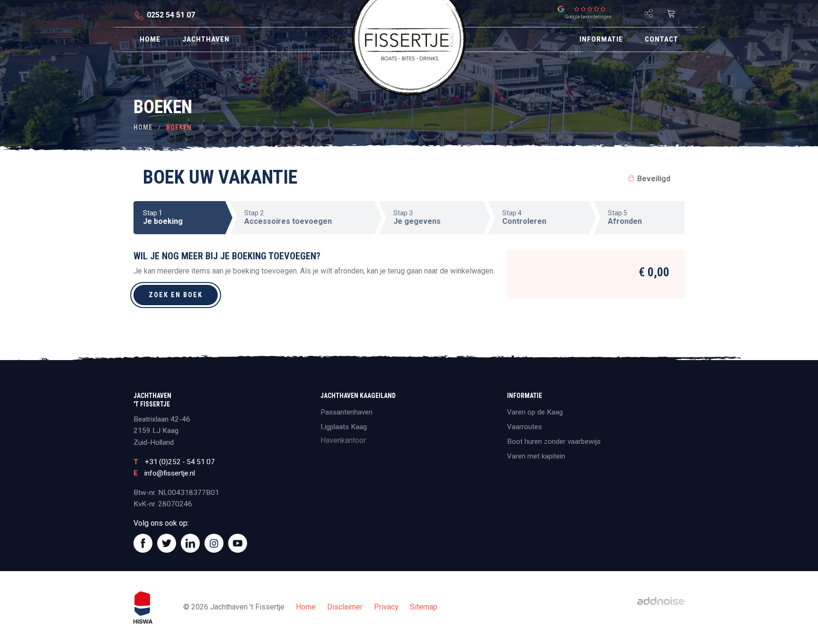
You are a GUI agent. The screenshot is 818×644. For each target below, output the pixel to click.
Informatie (601, 39)
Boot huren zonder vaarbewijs (554, 441)
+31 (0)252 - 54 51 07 (180, 462)
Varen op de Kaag (535, 412)
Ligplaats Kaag (343, 427)
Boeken (179, 127)
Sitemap (423, 606)
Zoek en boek (176, 295)
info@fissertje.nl (169, 473)
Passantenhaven (346, 412)
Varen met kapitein (536, 456)
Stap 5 (625, 217)
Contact (661, 39)
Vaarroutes (524, 427)
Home (150, 39)
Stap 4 (524, 217)
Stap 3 (417, 217)
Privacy (386, 606)
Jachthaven (206, 39)
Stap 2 (288, 217)
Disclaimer (345, 606)
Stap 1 (163, 217)
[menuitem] (150, 39)
